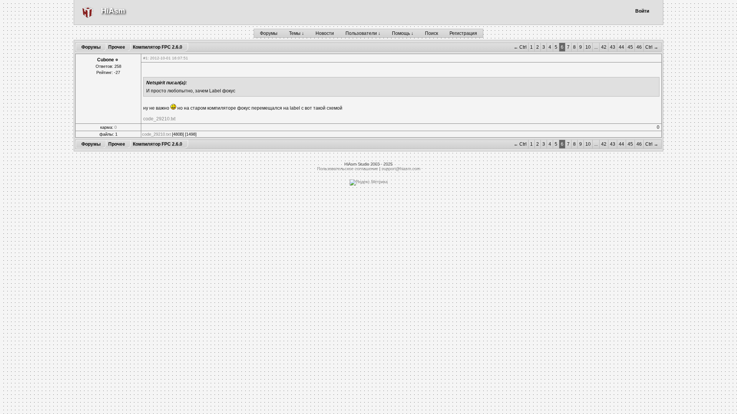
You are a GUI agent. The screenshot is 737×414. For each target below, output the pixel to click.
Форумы (269, 33)
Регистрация (463, 33)
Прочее (116, 47)
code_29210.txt (159, 119)
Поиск (431, 33)
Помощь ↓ (402, 33)
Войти (642, 11)
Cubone (105, 59)
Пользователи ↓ (362, 33)
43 (612, 47)
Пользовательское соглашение (347, 168)
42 (603, 47)
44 (621, 47)
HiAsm (113, 11)
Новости (325, 33)
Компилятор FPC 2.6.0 (157, 47)
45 (630, 47)
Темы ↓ (296, 33)
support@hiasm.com (401, 168)
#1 (145, 58)
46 (639, 47)
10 (588, 47)
